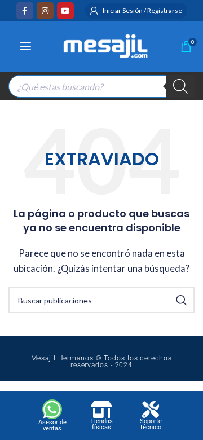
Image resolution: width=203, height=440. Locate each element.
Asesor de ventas (52, 425)
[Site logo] (105, 44)
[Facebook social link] (24, 10)
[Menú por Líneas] (25, 46)
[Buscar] (180, 86)
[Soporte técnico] (150, 409)
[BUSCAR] (182, 300)
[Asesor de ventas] (52, 409)
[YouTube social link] (65, 10)
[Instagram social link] (45, 10)
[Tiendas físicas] (101, 409)
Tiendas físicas (101, 424)
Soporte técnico (151, 424)
